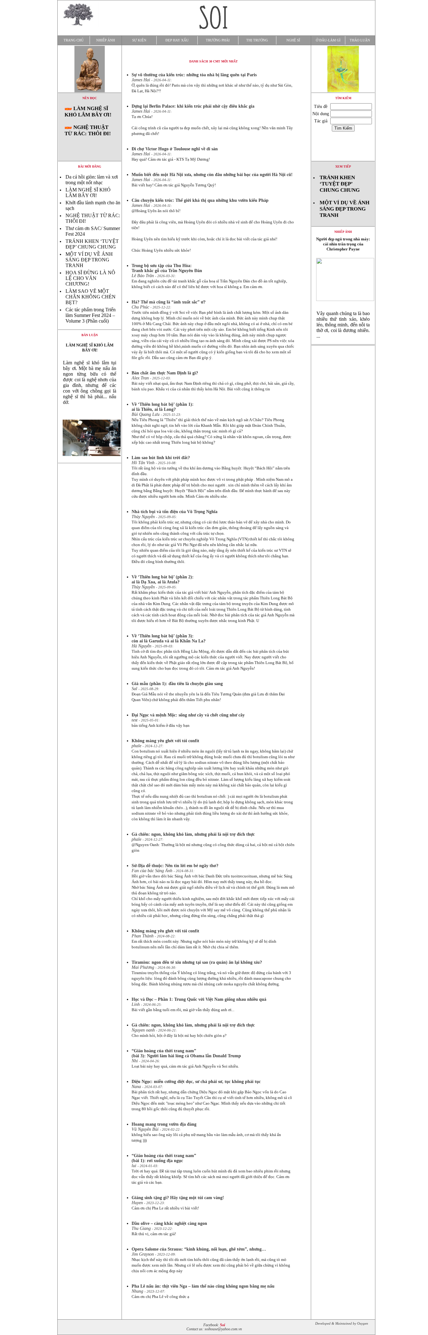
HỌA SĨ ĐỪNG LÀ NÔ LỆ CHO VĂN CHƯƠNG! (90, 278)
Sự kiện (139, 40)
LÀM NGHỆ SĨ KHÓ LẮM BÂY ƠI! (88, 111)
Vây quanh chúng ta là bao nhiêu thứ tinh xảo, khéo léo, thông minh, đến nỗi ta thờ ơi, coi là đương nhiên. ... (343, 325)
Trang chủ (74, 40)
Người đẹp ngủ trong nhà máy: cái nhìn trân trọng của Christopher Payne (343, 244)
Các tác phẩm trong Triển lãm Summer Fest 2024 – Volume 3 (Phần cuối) (90, 315)
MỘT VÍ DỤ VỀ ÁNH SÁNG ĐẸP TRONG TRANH (89, 259)
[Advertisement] (343, 441)
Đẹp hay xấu (177, 40)
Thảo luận (360, 40)
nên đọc (89, 98)
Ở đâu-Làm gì (328, 40)
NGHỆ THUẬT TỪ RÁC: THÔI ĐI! (88, 130)
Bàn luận (89, 335)
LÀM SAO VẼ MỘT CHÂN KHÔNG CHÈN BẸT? (90, 296)
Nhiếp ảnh (105, 40)
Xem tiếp (343, 166)
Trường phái (218, 40)
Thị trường (257, 40)
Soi (222, 1325)
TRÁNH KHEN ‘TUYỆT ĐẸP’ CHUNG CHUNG (92, 244)
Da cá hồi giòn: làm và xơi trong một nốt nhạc (91, 179)
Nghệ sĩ (293, 40)
